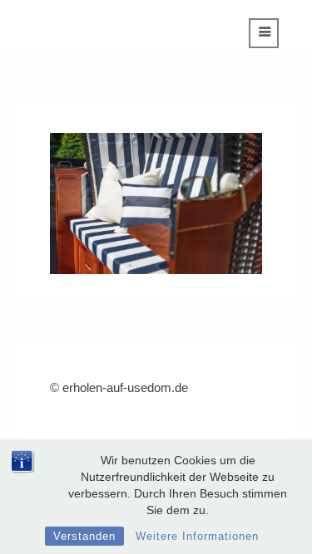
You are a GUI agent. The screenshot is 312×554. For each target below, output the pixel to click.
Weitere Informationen (197, 536)
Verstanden (84, 536)
